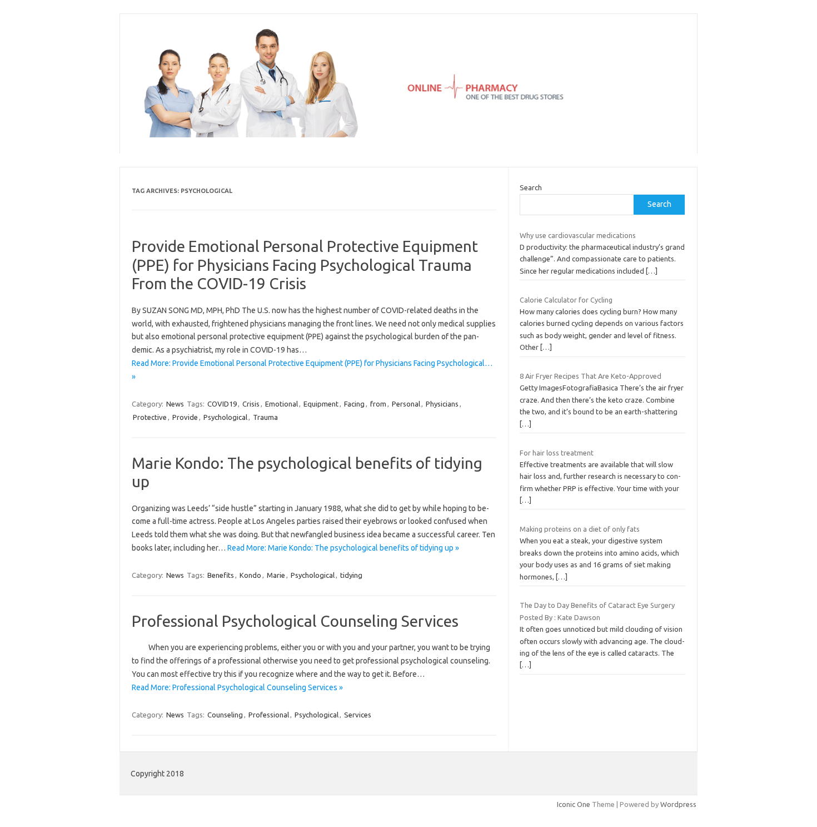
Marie (276, 575)
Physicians (442, 404)
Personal (406, 404)
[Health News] (408, 134)
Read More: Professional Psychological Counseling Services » (237, 687)
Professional (268, 715)
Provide (185, 417)
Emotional (281, 404)
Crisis (251, 404)
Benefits (220, 575)
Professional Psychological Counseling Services (295, 621)
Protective (150, 417)
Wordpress (678, 804)
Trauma (265, 417)
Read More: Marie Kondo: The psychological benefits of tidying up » (343, 547)
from (378, 404)
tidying (351, 575)
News (175, 404)
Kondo (250, 575)
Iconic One (573, 804)
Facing (354, 404)
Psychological (225, 417)
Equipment (320, 404)
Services (357, 715)
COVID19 (222, 404)
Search (531, 187)
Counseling (225, 715)
